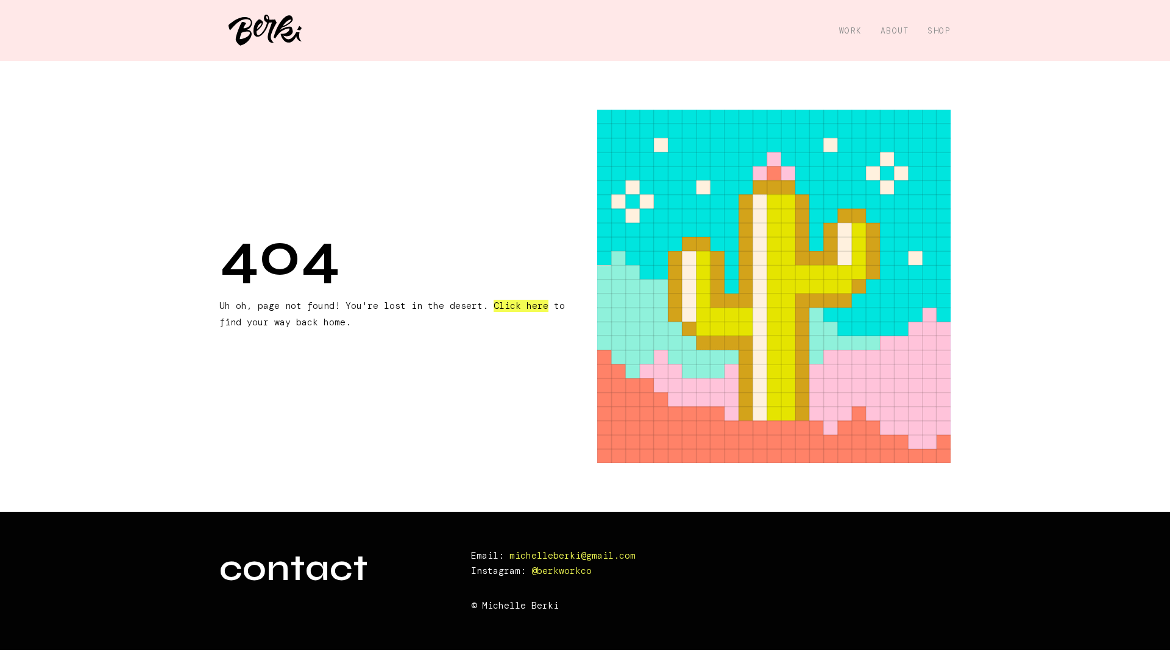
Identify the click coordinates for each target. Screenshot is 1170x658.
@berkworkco (561, 571)
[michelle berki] (265, 30)
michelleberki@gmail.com (572, 556)
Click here (521, 306)
